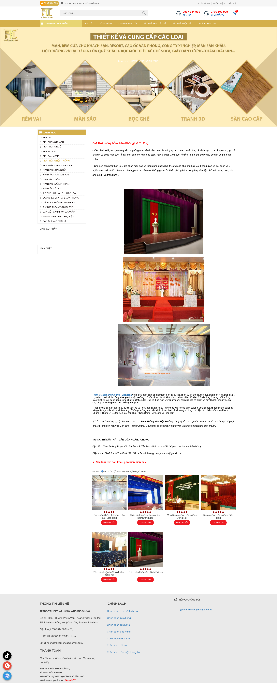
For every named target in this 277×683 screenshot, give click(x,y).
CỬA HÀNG (204, 3)
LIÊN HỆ (232, 3)
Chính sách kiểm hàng (119, 618)
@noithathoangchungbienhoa (196, 610)
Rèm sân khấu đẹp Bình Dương (145, 572)
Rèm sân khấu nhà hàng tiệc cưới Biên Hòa (109, 516)
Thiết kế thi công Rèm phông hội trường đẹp (145, 516)
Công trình (105, 23)
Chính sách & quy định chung (122, 611)
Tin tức (89, 23)
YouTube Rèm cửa (127, 23)
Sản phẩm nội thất (182, 23)
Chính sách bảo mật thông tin (123, 652)
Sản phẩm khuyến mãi (154, 23)
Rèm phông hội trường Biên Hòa (218, 516)
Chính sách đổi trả (117, 645)
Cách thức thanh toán (119, 638)
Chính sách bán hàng (118, 625)
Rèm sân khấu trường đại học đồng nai (109, 573)
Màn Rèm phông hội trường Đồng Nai (182, 516)
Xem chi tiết (109, 522)
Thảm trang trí (207, 23)
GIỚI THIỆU (219, 3)
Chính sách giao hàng (119, 631)
